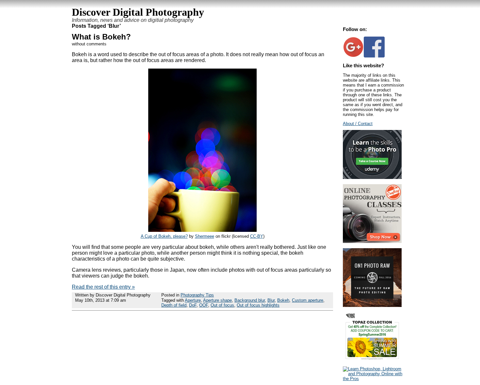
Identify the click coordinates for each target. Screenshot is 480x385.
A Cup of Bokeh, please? (164, 236)
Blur (271, 300)
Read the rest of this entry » (103, 287)
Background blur (249, 300)
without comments (89, 43)
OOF (203, 305)
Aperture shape (217, 300)
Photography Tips (197, 295)
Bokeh (283, 300)
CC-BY (256, 236)
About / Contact (358, 123)
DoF (193, 305)
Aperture (193, 300)
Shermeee (204, 236)
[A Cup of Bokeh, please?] (202, 230)
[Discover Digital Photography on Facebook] (374, 56)
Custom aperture (307, 300)
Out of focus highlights (258, 305)
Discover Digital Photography (138, 12)
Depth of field (173, 305)
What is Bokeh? (101, 36)
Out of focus (222, 305)
